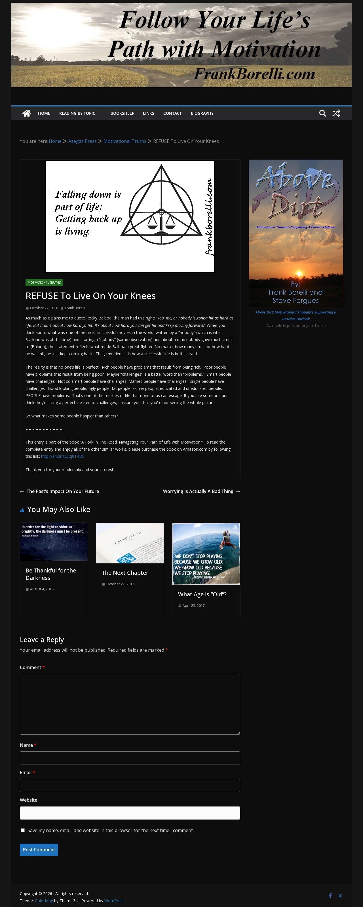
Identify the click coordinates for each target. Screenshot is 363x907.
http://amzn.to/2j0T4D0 (63, 456)
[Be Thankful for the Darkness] (54, 527)
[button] (98, 113)
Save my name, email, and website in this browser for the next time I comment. (111, 830)
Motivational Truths (44, 283)
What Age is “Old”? (202, 594)
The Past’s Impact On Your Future (63, 491)
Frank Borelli (75, 308)
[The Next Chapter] (130, 527)
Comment (32, 667)
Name (28, 745)
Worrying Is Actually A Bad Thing (198, 491)
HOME (44, 113)
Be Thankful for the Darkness (51, 574)
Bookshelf (122, 113)
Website (28, 800)
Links (148, 113)
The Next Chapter (125, 572)
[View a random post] (336, 113)
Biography (202, 113)
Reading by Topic (77, 113)
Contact (172, 113)
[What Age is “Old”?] (206, 527)
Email (27, 772)
